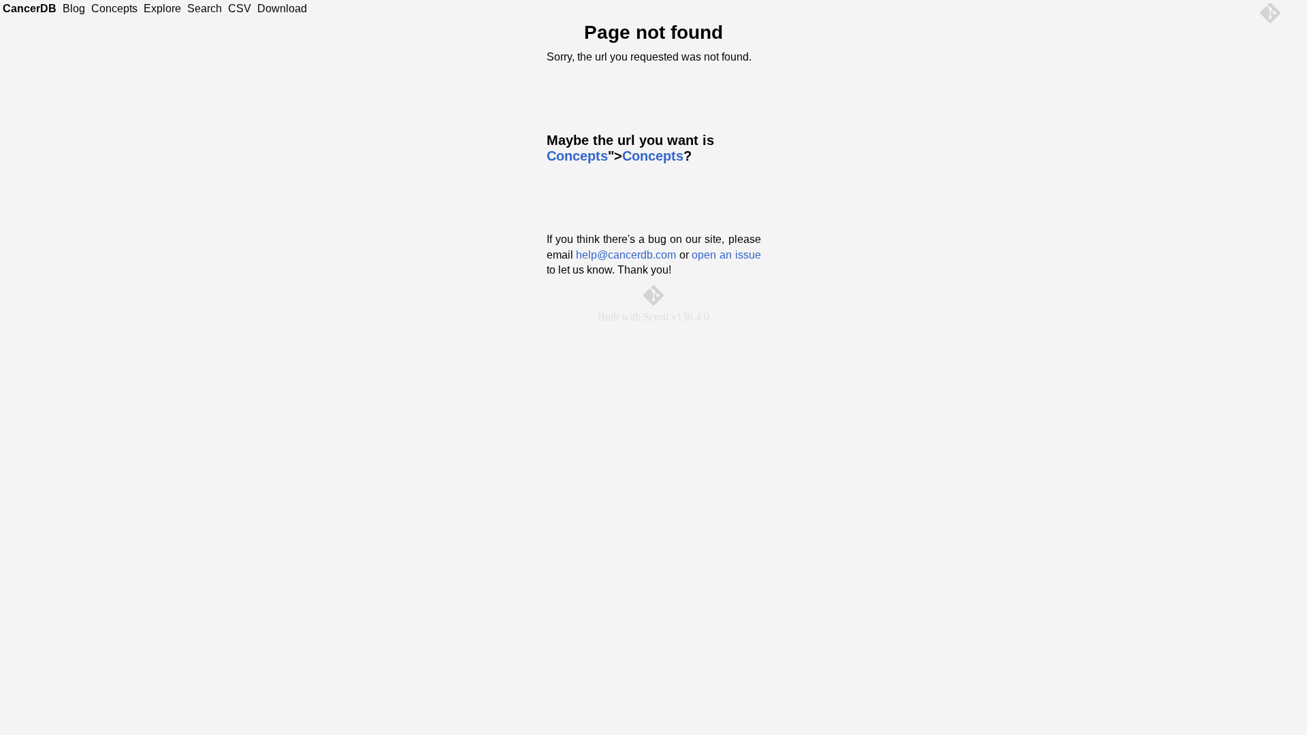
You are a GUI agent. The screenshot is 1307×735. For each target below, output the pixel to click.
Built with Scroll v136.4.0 (653, 317)
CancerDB (30, 8)
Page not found (653, 32)
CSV (239, 8)
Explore (162, 8)
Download (282, 8)
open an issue (726, 255)
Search (204, 8)
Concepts (114, 8)
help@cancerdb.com (626, 255)
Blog (74, 8)
